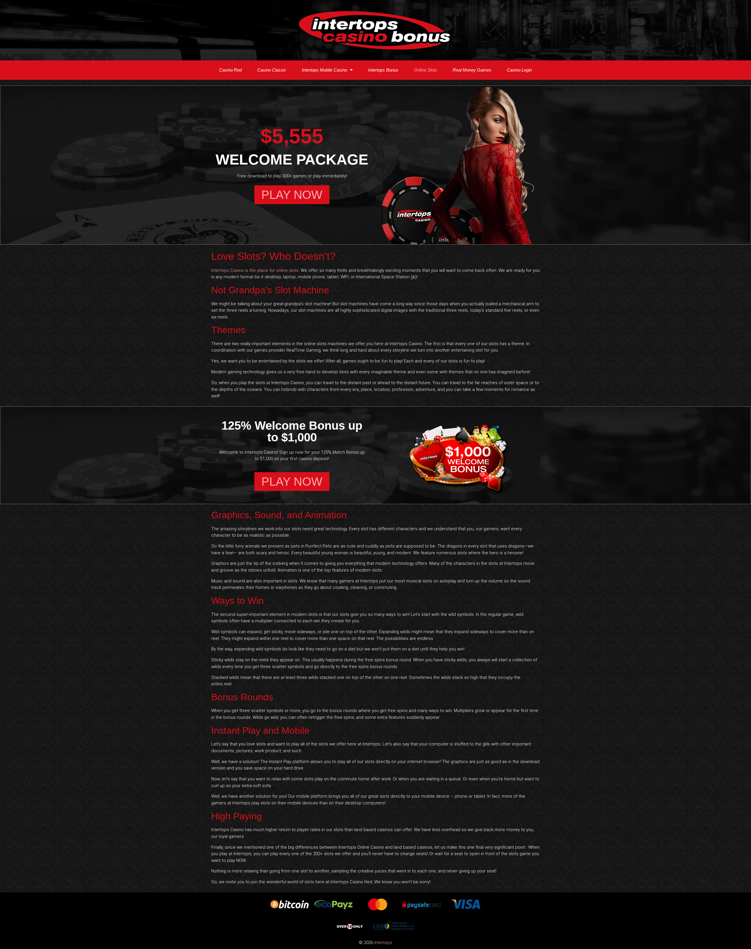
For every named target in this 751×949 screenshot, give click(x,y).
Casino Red (230, 69)
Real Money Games (472, 69)
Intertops (383, 942)
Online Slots (425, 69)
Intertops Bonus (383, 69)
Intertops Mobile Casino (324, 69)
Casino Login (519, 69)
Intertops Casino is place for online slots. (255, 270)
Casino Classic (271, 69)
